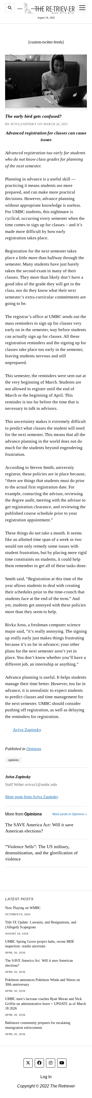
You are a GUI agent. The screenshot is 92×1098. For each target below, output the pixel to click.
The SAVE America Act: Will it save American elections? (39, 827)
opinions (13, 760)
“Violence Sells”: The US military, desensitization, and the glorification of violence (41, 852)
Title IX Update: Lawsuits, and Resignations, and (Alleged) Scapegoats (40, 924)
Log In (46, 1077)
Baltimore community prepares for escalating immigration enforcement (37, 1025)
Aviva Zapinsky (27, 729)
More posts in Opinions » (69, 814)
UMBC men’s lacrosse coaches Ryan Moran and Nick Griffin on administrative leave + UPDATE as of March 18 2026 (45, 1003)
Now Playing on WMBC (23, 908)
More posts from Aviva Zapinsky (31, 797)
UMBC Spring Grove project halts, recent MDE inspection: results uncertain (39, 943)
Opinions (33, 749)
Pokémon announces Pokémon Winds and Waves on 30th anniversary (42, 982)
